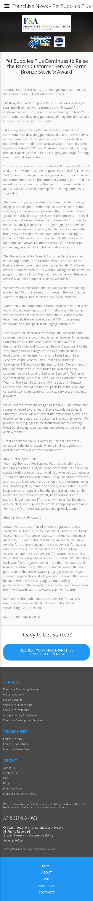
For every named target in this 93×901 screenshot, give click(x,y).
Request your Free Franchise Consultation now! (47, 652)
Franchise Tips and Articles (19, 793)
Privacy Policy (12, 840)
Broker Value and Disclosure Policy (28, 835)
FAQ (5, 778)
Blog (6, 783)
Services (46, 879)
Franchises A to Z (13, 739)
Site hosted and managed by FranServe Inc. (29, 849)
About (46, 872)
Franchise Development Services (23, 720)
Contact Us (10, 773)
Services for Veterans (16, 710)
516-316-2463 (20, 818)
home (46, 866)
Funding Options (13, 694)
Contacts (46, 892)
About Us (9, 768)
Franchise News (12, 788)
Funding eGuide (12, 699)
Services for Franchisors (17, 705)
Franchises (46, 886)
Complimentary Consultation (20, 715)
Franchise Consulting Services (21, 689)
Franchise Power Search (17, 749)
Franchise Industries (15, 744)
